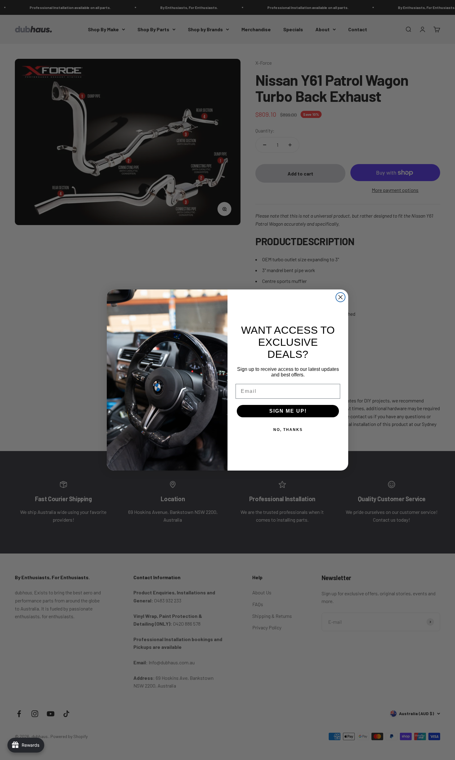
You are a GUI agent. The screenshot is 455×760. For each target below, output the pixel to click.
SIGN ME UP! (288, 411)
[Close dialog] (340, 297)
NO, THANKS (288, 430)
